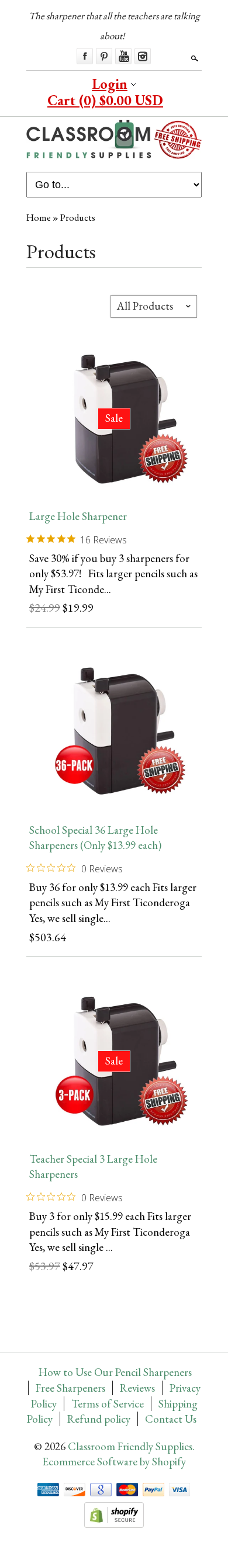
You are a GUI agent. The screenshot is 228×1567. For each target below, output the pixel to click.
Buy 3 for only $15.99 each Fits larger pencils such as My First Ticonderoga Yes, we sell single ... (110, 1231)
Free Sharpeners (70, 1388)
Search (193, 58)
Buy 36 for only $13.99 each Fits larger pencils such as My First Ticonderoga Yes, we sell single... (112, 902)
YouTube (123, 56)
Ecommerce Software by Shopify (114, 1461)
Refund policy (98, 1419)
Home (38, 218)
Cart (105, 100)
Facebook (85, 56)
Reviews (137, 1388)
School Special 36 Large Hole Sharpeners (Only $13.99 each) (95, 838)
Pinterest (104, 56)
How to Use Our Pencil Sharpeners (115, 1372)
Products (77, 218)
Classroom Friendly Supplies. (131, 1446)
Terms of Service (107, 1403)
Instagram (142, 56)
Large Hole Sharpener (78, 516)
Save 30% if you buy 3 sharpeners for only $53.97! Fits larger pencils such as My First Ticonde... (113, 574)
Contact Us (170, 1419)
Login (109, 84)
